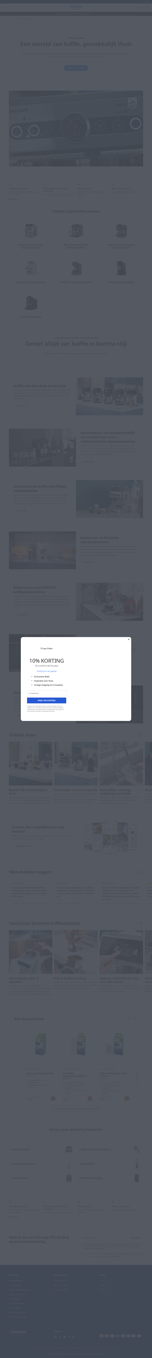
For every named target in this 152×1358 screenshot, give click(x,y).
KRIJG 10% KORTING (47, 700)
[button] (129, 639)
